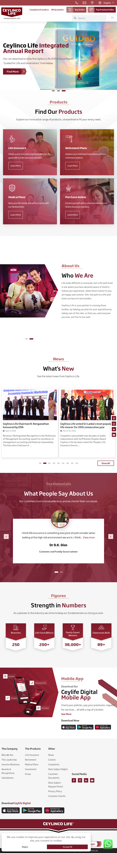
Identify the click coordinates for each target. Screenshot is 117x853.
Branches (16, 632)
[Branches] (15, 627)
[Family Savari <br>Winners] (72, 627)
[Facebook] (114, 418)
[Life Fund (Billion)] (44, 627)
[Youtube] (114, 435)
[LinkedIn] (114, 429)
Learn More (15, 165)
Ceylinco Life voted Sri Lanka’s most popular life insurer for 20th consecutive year (86, 425)
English (107, 2)
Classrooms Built (101, 632)
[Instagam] (114, 424)
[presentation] (6, 536)
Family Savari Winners (73, 634)
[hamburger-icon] (112, 18)
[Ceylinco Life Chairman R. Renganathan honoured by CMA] (30, 405)
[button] (27, 338)
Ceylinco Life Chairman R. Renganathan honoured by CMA (26, 425)
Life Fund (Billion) (44, 632)
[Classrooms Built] (101, 627)
